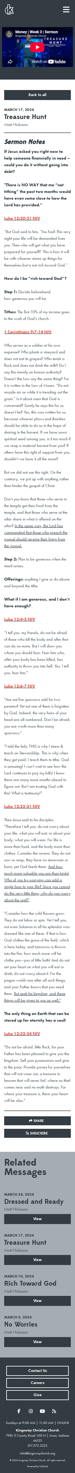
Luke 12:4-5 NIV (19, 619)
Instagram (31, 1411)
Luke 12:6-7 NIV (19, 686)
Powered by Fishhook (37, 1466)
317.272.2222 (38, 1445)
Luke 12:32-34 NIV (22, 1033)
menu (66, 8)
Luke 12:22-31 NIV (22, 806)
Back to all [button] (37, 95)
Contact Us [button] (37, 1370)
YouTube (43, 1411)
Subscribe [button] (39, 1133)
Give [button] (38, 1395)
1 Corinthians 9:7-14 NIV (28, 332)
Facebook (20, 1411)
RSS (55, 1411)
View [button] (37, 1219)
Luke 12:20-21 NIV (22, 218)
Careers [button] (37, 1382)
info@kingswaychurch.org (37, 1453)
